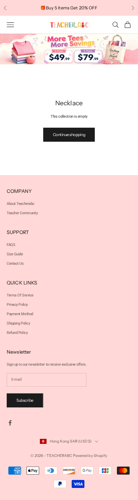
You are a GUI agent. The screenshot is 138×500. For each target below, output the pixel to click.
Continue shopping (69, 134)
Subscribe (24, 400)
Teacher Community (22, 213)
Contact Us (15, 263)
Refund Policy (17, 333)
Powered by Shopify (90, 455)
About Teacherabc (20, 204)
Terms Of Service (20, 295)
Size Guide (15, 254)
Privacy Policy (17, 304)
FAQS (11, 245)
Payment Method (20, 314)
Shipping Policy (18, 323)
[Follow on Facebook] (10, 422)
